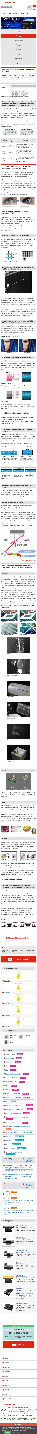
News (18, 63)
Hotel (6, 1070)
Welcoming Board (10, 1054)
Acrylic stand (8, 1062)
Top (18, 31)
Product (6, 1362)
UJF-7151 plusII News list (29, 1185)
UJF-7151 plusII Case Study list (29, 1160)
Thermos (7, 1089)
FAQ (18, 54)
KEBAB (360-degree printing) (12, 1132)
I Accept (7, 1432)
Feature (18, 36)
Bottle (6, 1085)
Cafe (6, 1066)
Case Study (7, 1367)
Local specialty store (10, 1081)
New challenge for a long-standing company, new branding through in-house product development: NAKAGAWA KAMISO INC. (18, 1176)
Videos (18, 45)
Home (6, 1358)
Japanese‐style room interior (13, 1074)
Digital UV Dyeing (9, 1148)
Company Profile (8, 1399)
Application (20, 1054)
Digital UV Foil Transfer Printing (13, 1152)
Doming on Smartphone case (13, 1113)
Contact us (19, 1424)
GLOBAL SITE (6, 7)
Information (14, 1191)
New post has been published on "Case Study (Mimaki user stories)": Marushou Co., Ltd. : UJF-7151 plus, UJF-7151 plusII (19, 1202)
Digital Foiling (8, 1136)
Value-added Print (27, 1132)
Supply (18, 49)
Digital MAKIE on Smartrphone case (14, 1109)
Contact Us (7, 1389)
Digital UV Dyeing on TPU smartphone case (16, 1117)
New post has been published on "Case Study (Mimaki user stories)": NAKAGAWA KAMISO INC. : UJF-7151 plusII (19, 1212)
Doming (7, 1144)
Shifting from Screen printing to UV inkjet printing (18, 1126)
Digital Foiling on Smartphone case (14, 1105)
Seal (6, 1101)
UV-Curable (7, 981)
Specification (19, 40)
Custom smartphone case (12, 1123)
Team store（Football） (11, 1078)
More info (16, 1432)
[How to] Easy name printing (12, 1093)
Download (18, 58)
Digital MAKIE (8, 1140)
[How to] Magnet (9, 1058)
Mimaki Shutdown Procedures (12, 1194)
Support (6, 1380)
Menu (34, 9)
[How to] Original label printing (13, 1097)
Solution (8, 1128)
